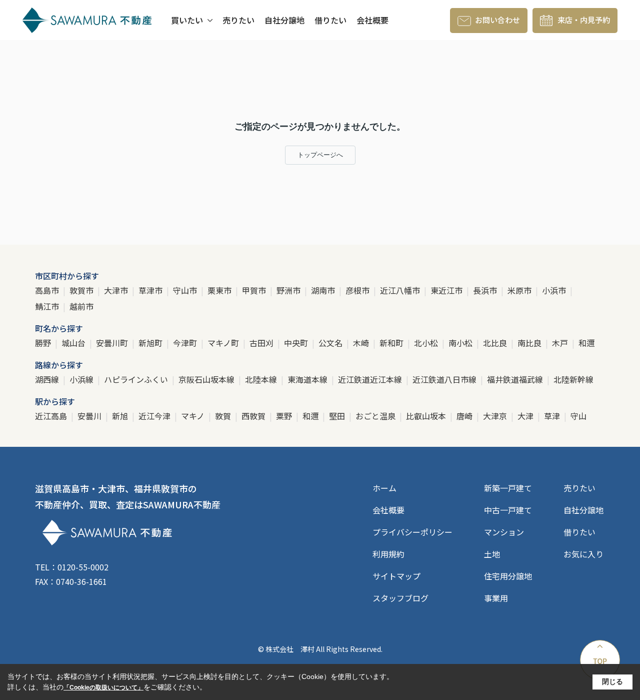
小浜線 (83, 379)
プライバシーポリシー (412, 532)
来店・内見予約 (584, 20)
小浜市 (555, 290)
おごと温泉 (377, 416)
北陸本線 (262, 379)
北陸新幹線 (574, 379)
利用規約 (388, 554)
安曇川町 (113, 343)
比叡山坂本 (427, 416)
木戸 (561, 343)
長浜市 (486, 290)
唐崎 (465, 416)
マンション (504, 532)
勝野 (44, 343)
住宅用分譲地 (508, 576)
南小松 (461, 343)
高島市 (48, 290)
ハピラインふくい (137, 379)
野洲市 (289, 290)
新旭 (121, 416)
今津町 (186, 343)
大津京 (496, 416)
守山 (578, 416)
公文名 (331, 343)
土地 (492, 554)
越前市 (82, 306)
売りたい (238, 20)
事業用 (496, 598)
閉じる (612, 681)
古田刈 (263, 343)
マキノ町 (224, 343)
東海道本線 (309, 379)
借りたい (330, 20)
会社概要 (372, 20)
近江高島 (52, 416)
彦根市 (359, 290)
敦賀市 (83, 290)
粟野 (285, 416)
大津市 (117, 290)
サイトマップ (396, 576)
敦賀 (224, 416)
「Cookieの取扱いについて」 (104, 687)
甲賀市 (255, 290)
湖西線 (48, 379)
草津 (553, 416)
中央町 (297, 343)
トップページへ (320, 155)
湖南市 (324, 290)
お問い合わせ (497, 20)
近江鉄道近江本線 (371, 379)
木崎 (362, 343)
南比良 (531, 343)
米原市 (521, 290)
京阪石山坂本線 (207, 379)
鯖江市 (48, 306)
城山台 (75, 343)
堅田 (338, 416)
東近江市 (447, 290)
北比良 (496, 343)
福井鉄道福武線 (516, 379)
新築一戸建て (508, 488)
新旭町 (151, 343)
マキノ (193, 416)
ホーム (384, 488)
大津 (527, 416)
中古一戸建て (508, 510)
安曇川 (91, 416)
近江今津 (155, 416)
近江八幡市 (401, 290)
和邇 (586, 343)
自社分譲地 (284, 20)
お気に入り (584, 554)
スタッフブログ (400, 598)
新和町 (393, 343)
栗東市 (221, 290)
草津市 (151, 290)
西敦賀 (255, 416)
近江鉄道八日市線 (445, 379)
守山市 (186, 290)
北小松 (427, 343)
